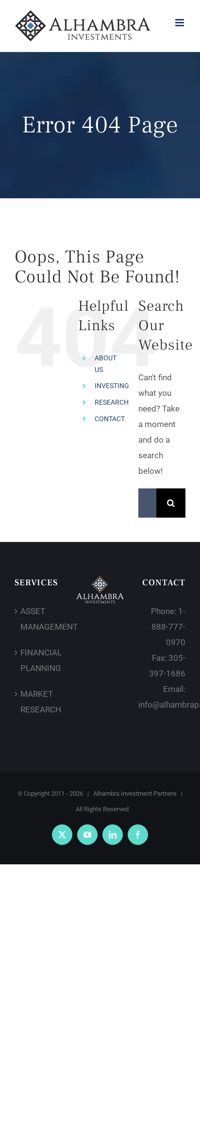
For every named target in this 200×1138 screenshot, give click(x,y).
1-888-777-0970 (168, 626)
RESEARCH (112, 402)
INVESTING (112, 386)
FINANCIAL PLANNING (38, 660)
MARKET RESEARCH (38, 701)
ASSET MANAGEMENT (38, 619)
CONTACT (110, 419)
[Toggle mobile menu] (180, 23)
